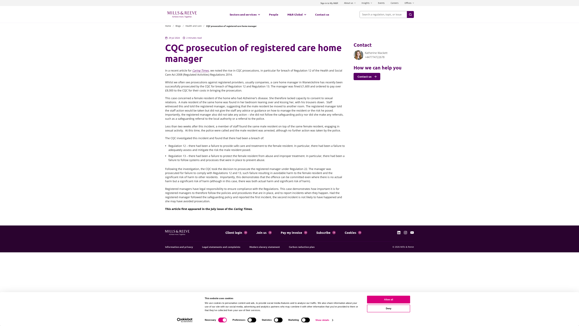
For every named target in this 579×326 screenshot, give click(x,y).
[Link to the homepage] (182, 14)
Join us (261, 232)
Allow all (388, 299)
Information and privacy (179, 246)
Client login (233, 232)
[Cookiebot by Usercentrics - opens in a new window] (185, 320)
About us (348, 3)
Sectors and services (243, 14)
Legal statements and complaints (221, 246)
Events (381, 3)
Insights (366, 3)
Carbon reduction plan (302, 246)
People (273, 14)
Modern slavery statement (264, 246)
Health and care (193, 25)
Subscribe (323, 232)
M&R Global (295, 14)
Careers (395, 3)
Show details (322, 320)
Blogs (178, 25)
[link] (399, 232)
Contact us (322, 14)
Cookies (350, 232)
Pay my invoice (291, 232)
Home (168, 25)
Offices (408, 3)
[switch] (252, 320)
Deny (388, 308)
